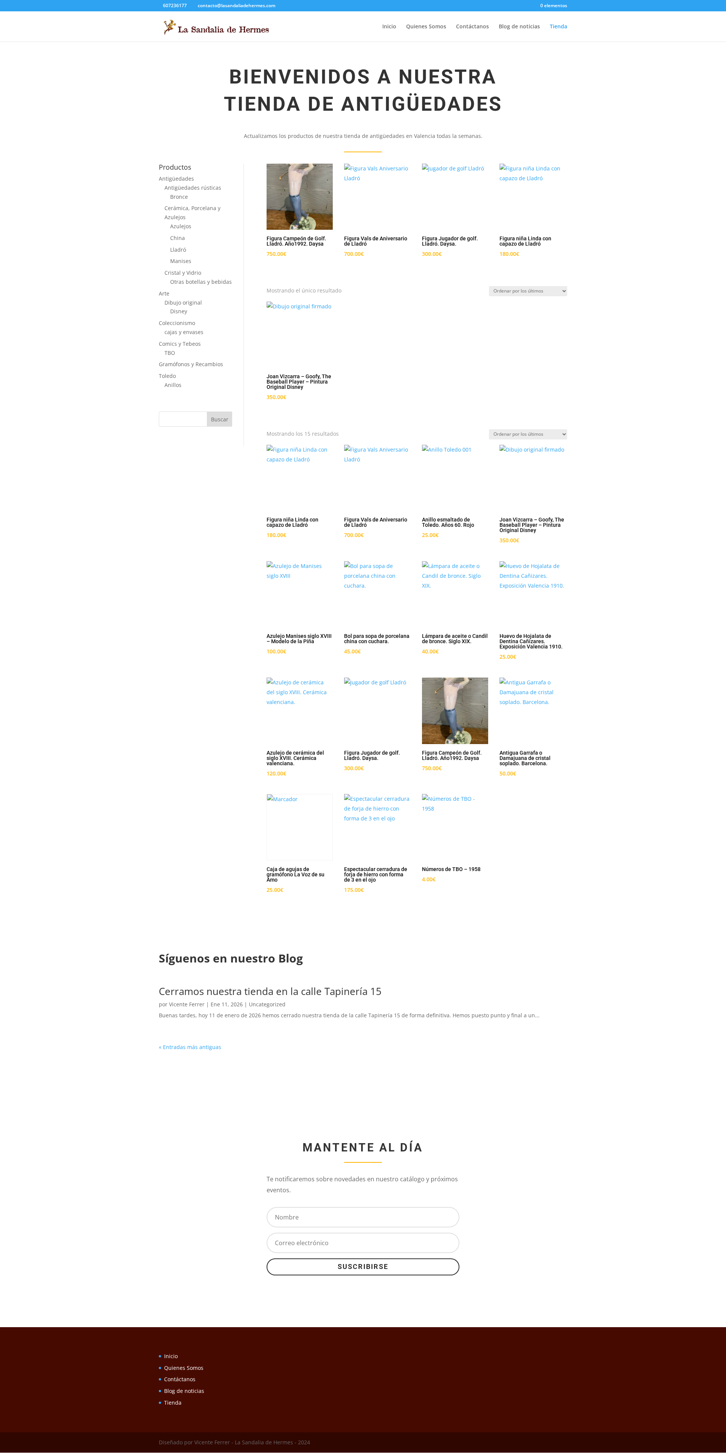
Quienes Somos (426, 27)
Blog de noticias (519, 27)
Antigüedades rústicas (192, 187)
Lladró (178, 249)
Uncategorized (267, 1004)
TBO (169, 352)
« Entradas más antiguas (190, 1047)
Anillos (173, 384)
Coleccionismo (177, 322)
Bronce (179, 196)
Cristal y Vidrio (182, 272)
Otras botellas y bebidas (201, 281)
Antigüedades (176, 178)
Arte (164, 293)
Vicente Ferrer (187, 1004)
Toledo (167, 375)
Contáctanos (472, 27)
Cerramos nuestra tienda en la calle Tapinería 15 (270, 991)
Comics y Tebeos (180, 343)
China (177, 237)
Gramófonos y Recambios (191, 364)
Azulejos (180, 226)
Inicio (389, 27)
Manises (180, 261)
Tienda (558, 27)
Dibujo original (183, 302)
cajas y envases (183, 332)
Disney (178, 311)
